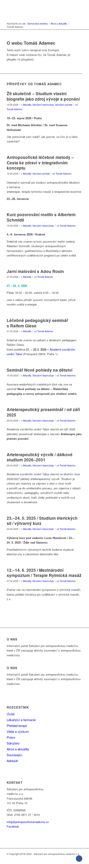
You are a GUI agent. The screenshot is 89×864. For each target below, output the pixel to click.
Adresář (12, 760)
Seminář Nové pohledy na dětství (39, 370)
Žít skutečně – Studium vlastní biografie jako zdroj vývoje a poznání (43, 96)
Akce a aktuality (18, 749)
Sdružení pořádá (63, 104)
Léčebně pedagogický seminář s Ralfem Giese (37, 323)
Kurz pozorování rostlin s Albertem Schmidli (41, 217)
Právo (11, 737)
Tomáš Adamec (14, 109)
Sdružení (13, 743)
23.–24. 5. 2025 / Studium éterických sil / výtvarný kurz (42, 520)
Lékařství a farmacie (21, 719)
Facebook (13, 826)
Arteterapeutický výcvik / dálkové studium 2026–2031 (40, 457)
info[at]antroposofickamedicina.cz (28, 822)
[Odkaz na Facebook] (79, 858)
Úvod (10, 714)
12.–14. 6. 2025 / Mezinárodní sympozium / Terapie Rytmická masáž (44, 572)
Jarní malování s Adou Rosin (35, 271)
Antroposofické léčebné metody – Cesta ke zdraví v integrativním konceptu (40, 162)
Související (14, 755)
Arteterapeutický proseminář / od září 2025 (43, 412)
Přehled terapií (17, 725)
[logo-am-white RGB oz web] (37, 8)
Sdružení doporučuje (43, 104)
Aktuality (27, 104)
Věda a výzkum (18, 731)
